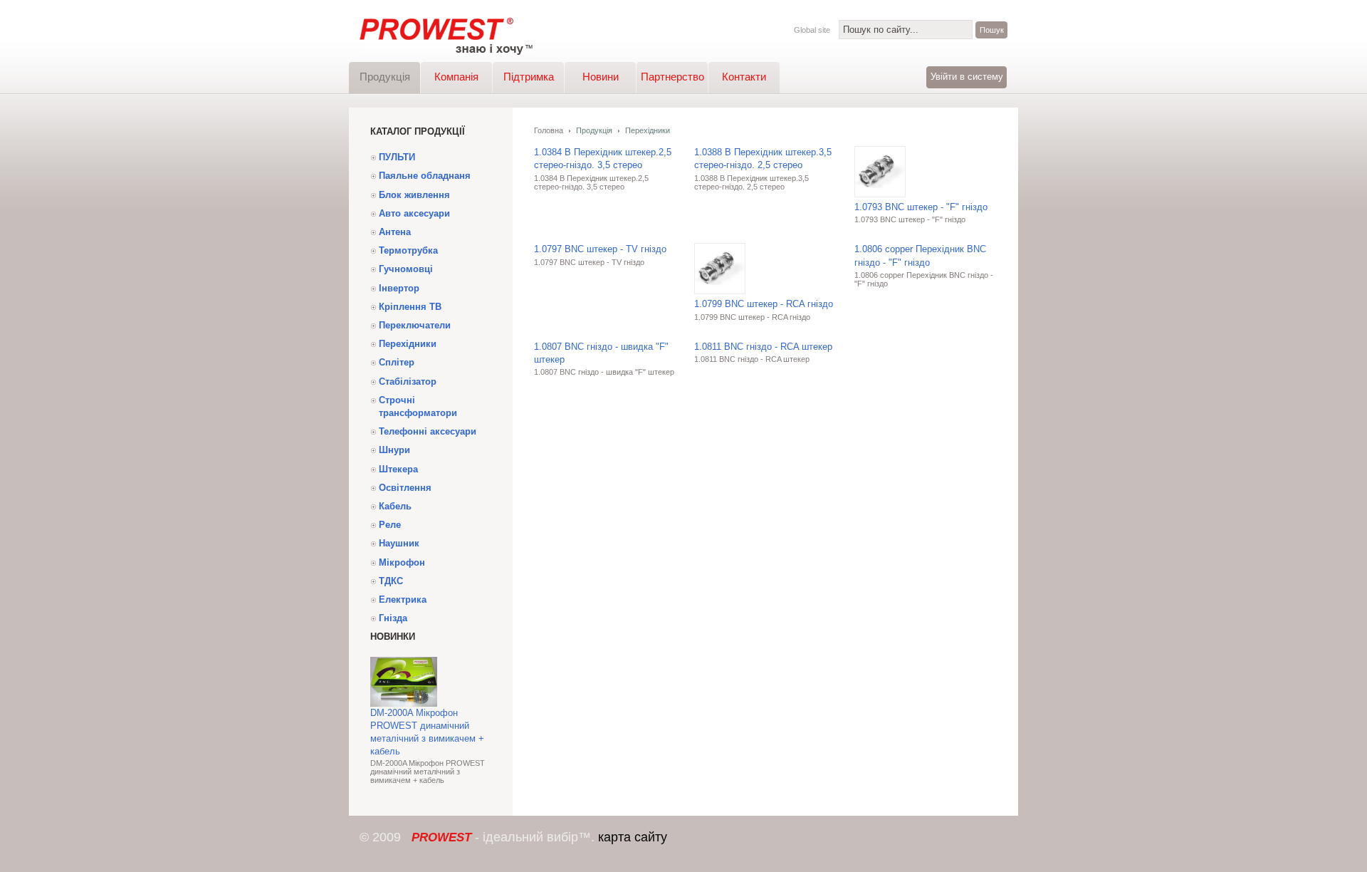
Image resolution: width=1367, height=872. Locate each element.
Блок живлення (414, 195)
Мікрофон (402, 562)
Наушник (399, 543)
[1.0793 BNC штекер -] (880, 197)
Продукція (385, 77)
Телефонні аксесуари (427, 431)
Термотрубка (408, 250)
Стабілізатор (407, 381)
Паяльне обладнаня (425, 175)
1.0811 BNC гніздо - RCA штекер (763, 346)
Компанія (456, 77)
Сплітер (396, 362)
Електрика (402, 599)
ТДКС (391, 581)
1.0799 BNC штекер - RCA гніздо (763, 304)
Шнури (394, 450)
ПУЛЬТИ (397, 157)
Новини (600, 77)
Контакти (744, 77)
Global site (812, 30)
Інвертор (399, 288)
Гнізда (393, 618)
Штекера (398, 469)
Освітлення (405, 487)
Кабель (395, 506)
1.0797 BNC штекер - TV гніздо (600, 249)
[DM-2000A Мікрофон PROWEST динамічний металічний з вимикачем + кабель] (403, 703)
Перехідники (407, 343)
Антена (395, 232)
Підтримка (528, 77)
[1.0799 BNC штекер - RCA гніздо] (719, 294)
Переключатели (415, 325)
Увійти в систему (967, 76)
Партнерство (672, 77)
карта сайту (632, 837)
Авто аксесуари (414, 213)
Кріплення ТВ (410, 306)
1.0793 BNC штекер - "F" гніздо (921, 207)
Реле (390, 524)
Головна (548, 130)
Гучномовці (406, 269)
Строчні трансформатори (418, 406)
